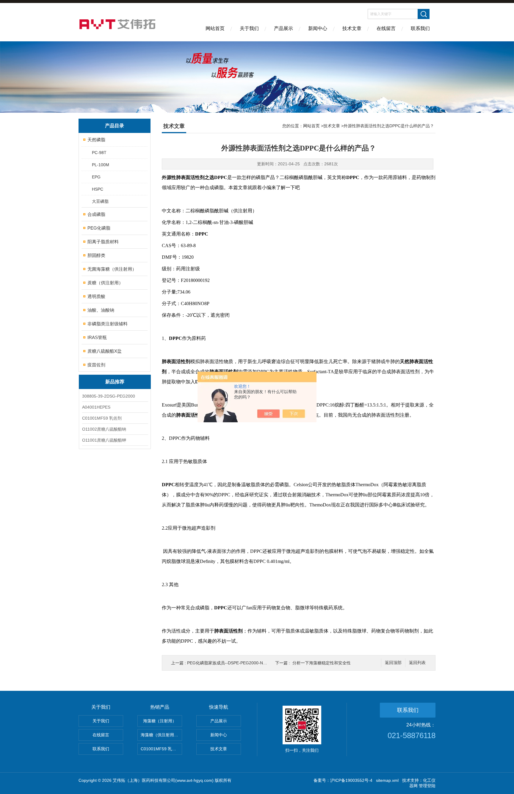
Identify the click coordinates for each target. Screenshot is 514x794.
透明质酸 (96, 296)
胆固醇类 (96, 255)
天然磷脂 (96, 139)
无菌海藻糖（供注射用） (112, 269)
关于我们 (249, 28)
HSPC (97, 189)
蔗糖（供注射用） (105, 282)
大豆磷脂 (100, 201)
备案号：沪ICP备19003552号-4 (343, 780)
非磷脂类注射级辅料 (107, 323)
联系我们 (420, 28)
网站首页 (215, 28)
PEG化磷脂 (98, 227)
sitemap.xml (387, 780)
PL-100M (100, 164)
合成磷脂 (96, 214)
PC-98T (99, 152)
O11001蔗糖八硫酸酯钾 (104, 440)
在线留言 (386, 28)
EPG (96, 177)
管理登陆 (427, 785)
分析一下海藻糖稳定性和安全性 (321, 662)
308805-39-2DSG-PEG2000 (108, 396)
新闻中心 (317, 28)
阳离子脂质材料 (103, 241)
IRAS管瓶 (97, 337)
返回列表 (417, 662)
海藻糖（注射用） (159, 720)
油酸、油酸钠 (100, 310)
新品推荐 (114, 381)
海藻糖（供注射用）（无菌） (161, 734)
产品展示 (283, 28)
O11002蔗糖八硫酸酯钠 (104, 429)
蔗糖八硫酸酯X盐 (104, 351)
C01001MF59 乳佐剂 (102, 418)
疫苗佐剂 (96, 364)
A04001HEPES (96, 407)
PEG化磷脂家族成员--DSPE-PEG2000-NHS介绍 (232, 662)
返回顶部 (393, 662)
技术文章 (351, 28)
